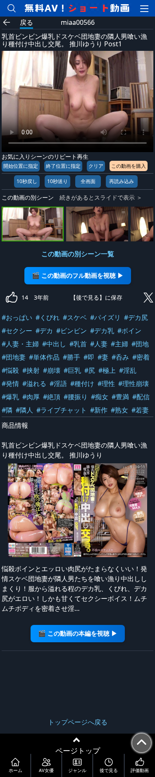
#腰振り (76, 397)
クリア (95, 165)
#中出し (54, 344)
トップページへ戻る (77, 722)
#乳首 (78, 344)
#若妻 (140, 410)
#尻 (89, 370)
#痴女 (99, 397)
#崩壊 (51, 370)
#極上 (107, 370)
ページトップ (77, 751)
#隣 (7, 410)
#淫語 (58, 383)
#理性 (106, 383)
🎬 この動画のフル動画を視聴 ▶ (78, 275)
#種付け (82, 383)
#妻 (103, 357)
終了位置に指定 (63, 165)
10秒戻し (27, 181)
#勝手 (71, 357)
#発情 (10, 383)
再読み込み (121, 181)
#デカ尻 (136, 317)
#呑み (120, 357)
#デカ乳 (102, 331)
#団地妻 (14, 357)
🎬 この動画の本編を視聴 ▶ (77, 633)
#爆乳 (10, 397)
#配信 (141, 397)
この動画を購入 (128, 165)
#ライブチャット (61, 410)
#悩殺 (10, 370)
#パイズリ (105, 317)
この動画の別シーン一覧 (77, 253)
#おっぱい (17, 317)
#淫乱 (127, 370)
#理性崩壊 (133, 383)
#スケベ (75, 317)
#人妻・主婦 (20, 344)
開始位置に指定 (20, 165)
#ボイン (129, 331)
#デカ (44, 331)
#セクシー (17, 331)
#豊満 (120, 397)
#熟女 (119, 410)
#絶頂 (51, 397)
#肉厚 (31, 397)
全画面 (88, 181)
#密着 (141, 357)
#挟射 (31, 370)
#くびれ (48, 317)
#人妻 (98, 344)
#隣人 (24, 410)
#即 (88, 357)
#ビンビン (71, 331)
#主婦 (119, 344)
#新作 (98, 410)
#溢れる (34, 383)
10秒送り (57, 181)
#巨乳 (72, 370)
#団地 (140, 344)
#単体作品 (44, 357)
